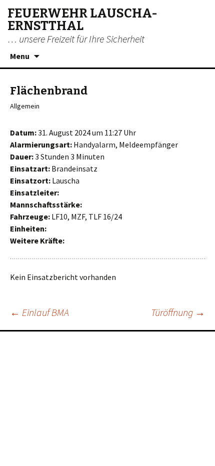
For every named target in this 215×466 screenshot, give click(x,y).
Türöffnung (178, 312)
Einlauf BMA (39, 312)
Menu (20, 56)
